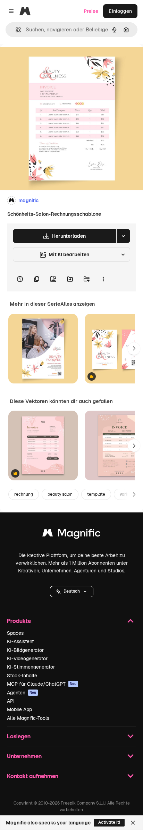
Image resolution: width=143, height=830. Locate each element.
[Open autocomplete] (15, 29)
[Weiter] (134, 348)
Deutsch (72, 591)
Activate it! (109, 822)
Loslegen (19, 736)
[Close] (133, 822)
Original (44, 59)
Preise (91, 11)
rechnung (23, 494)
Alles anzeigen (77, 304)
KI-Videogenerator (27, 658)
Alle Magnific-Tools (28, 718)
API (11, 701)
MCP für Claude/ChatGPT (42, 684)
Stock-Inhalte (22, 675)
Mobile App (19, 709)
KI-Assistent (20, 641)
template (96, 494)
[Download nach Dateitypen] (123, 236)
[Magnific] (71, 534)
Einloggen (120, 11)
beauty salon (60, 494)
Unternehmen (24, 756)
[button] (71, 591)
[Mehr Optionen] (103, 279)
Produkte (19, 620)
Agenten (21, 693)
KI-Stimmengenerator (31, 667)
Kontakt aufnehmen (32, 775)
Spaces (15, 633)
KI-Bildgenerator (25, 650)
